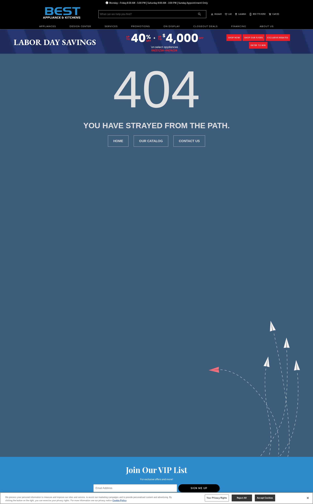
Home (118, 141)
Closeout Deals (205, 26)
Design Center (80, 26)
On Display (172, 26)
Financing (238, 26)
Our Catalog (151, 141)
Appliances (47, 26)
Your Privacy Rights (217, 498)
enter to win (258, 45)
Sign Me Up (199, 488)
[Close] (307, 498)
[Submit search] (199, 14)
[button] (212, 14)
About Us (267, 26)
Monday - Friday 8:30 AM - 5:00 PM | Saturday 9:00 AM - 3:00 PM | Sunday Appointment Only (158, 3)
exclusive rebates (277, 37)
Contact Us (189, 141)
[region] (156, 498)
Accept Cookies (265, 498)
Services (111, 26)
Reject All (242, 498)
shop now (234, 37)
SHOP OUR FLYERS (253, 37)
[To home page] (61, 12)
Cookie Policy (119, 500)
